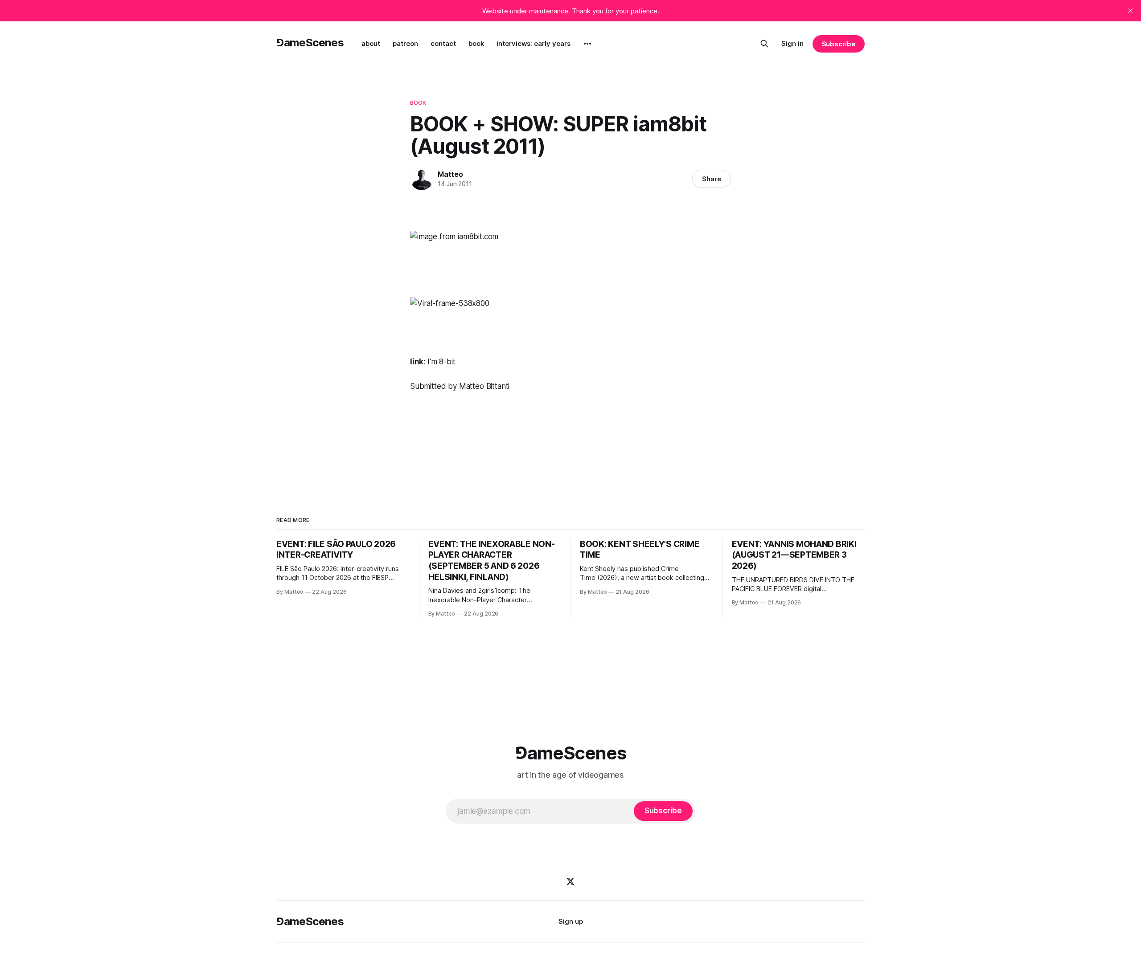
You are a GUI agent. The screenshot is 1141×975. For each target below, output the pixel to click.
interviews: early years (533, 43)
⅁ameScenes (310, 42)
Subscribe (838, 44)
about (370, 43)
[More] (587, 44)
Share (711, 179)
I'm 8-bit (441, 361)
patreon (405, 43)
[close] (1130, 11)
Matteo (450, 174)
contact (443, 43)
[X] (570, 881)
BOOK (418, 102)
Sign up (570, 921)
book (476, 43)
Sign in (792, 43)
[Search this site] (764, 44)
